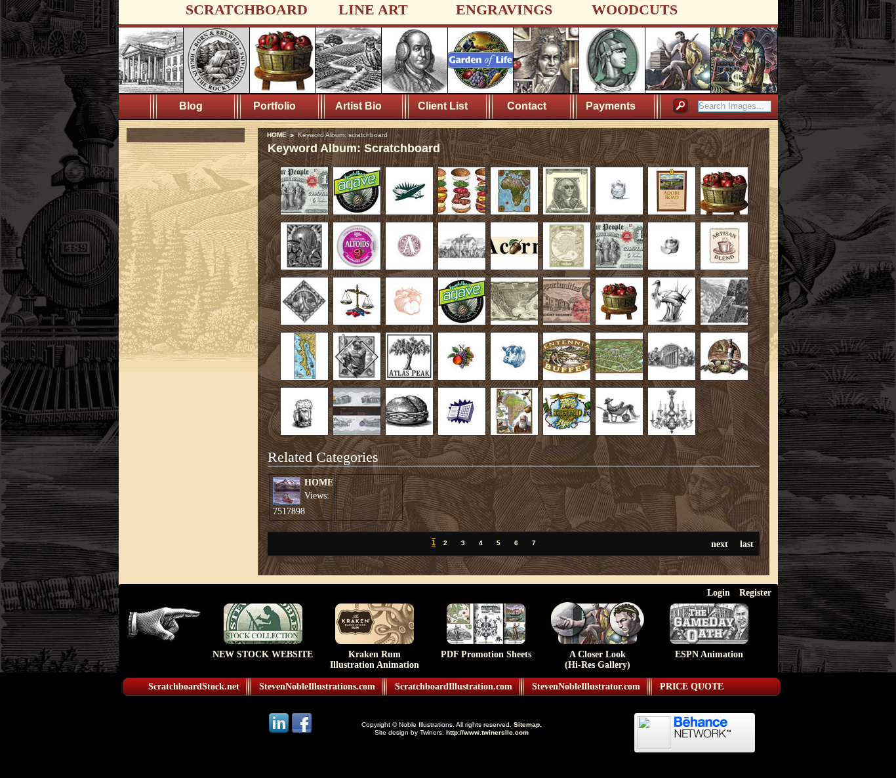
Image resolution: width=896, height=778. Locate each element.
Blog (191, 106)
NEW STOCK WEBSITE (263, 654)
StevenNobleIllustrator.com (586, 686)
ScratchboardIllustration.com (453, 686)
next (719, 544)
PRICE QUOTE (691, 686)
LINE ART (373, 9)
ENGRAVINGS (504, 9)
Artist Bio (358, 106)
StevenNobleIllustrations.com (317, 686)
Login (718, 592)
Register (755, 592)
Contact (526, 106)
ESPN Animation (709, 654)
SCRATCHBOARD (247, 9)
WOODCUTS (635, 9)
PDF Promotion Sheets (486, 654)
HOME (277, 134)
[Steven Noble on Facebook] (301, 731)
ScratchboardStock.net (193, 686)
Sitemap (527, 724)
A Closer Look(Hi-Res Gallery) (597, 659)
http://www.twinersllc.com (487, 732)
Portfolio (274, 106)
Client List (443, 106)
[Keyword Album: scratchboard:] (304, 212)
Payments (611, 106)
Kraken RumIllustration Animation (374, 659)
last (747, 544)
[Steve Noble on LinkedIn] (279, 731)
